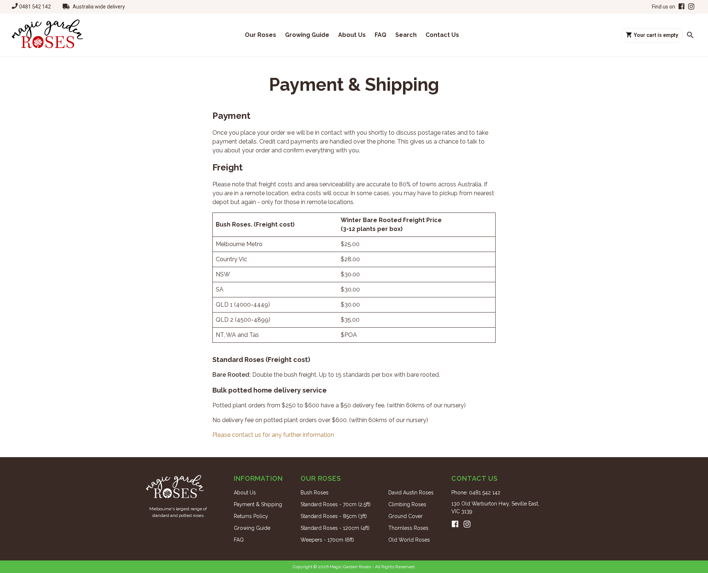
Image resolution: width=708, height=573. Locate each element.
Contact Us (442, 34)
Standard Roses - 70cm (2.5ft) (336, 504)
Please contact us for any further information (273, 434)
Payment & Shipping (258, 504)
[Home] (47, 35)
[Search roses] (690, 35)
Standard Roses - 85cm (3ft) (334, 516)
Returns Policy (251, 516)
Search (406, 34)
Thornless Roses (408, 528)
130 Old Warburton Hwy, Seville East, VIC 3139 (495, 507)
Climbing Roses (407, 504)
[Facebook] (680, 7)
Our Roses (260, 34)
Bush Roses (315, 493)
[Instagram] (691, 7)
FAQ (380, 34)
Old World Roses (409, 540)
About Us (352, 34)
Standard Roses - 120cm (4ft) (335, 528)
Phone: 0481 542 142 (475, 493)
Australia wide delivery (99, 7)
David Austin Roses (411, 493)
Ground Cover (405, 516)
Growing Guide (307, 34)
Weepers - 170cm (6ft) (327, 540)
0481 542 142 (35, 7)
